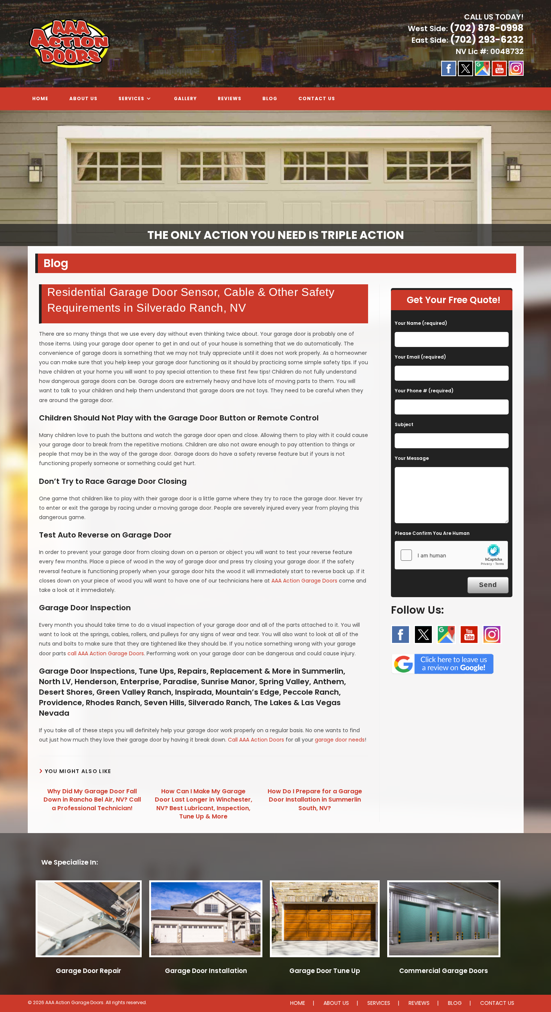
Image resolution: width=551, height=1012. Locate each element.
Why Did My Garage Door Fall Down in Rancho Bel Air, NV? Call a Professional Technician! (92, 799)
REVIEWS (419, 1003)
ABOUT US (336, 1003)
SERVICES (378, 1003)
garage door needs (340, 739)
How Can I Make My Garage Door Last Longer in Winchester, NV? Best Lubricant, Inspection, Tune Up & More (203, 804)
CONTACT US (497, 1003)
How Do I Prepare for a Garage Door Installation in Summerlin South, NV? (315, 799)
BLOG (455, 1003)
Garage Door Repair (88, 970)
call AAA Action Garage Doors (105, 653)
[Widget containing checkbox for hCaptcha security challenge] (451, 555)
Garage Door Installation (206, 970)
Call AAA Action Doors (256, 739)
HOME (297, 1003)
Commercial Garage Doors (443, 970)
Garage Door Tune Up (324, 970)
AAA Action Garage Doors (304, 580)
